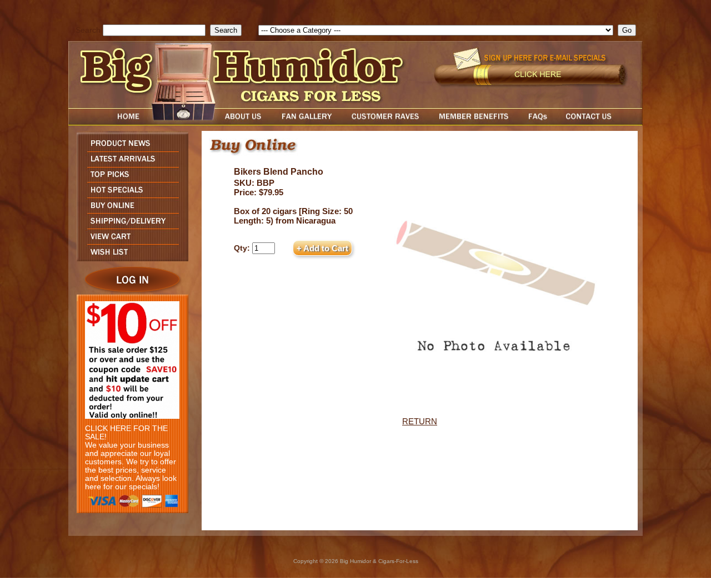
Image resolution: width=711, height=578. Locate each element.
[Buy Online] (129, 210)
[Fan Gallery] (306, 122)
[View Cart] (129, 241)
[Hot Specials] (129, 194)
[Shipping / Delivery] (129, 225)
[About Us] (246, 122)
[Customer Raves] (386, 122)
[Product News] (129, 148)
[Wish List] (129, 258)
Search (88, 30)
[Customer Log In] (129, 291)
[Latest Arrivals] (129, 164)
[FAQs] (537, 122)
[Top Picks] (129, 179)
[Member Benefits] (474, 122)
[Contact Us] (600, 122)
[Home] (107, 122)
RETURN (419, 421)
